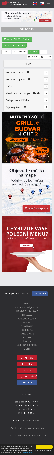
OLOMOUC (27, 326)
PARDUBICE (27, 333)
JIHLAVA (27, 314)
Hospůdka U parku (15, 79)
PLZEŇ (27, 337)
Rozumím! (44, 447)
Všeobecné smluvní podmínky (27, 428)
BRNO (27, 303)
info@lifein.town (31, 420)
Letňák (9, 86)
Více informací (27, 453)
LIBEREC (27, 322)
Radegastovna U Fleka (17, 100)
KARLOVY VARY (27, 318)
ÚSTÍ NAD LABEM (27, 345)
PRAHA (27, 341)
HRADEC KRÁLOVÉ (27, 311)
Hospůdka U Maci (15, 72)
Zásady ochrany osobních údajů (27, 435)
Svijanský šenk (13, 107)
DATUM (27, 63)
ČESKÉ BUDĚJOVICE (27, 307)
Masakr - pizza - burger (18, 93)
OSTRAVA (27, 329)
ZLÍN (27, 348)
